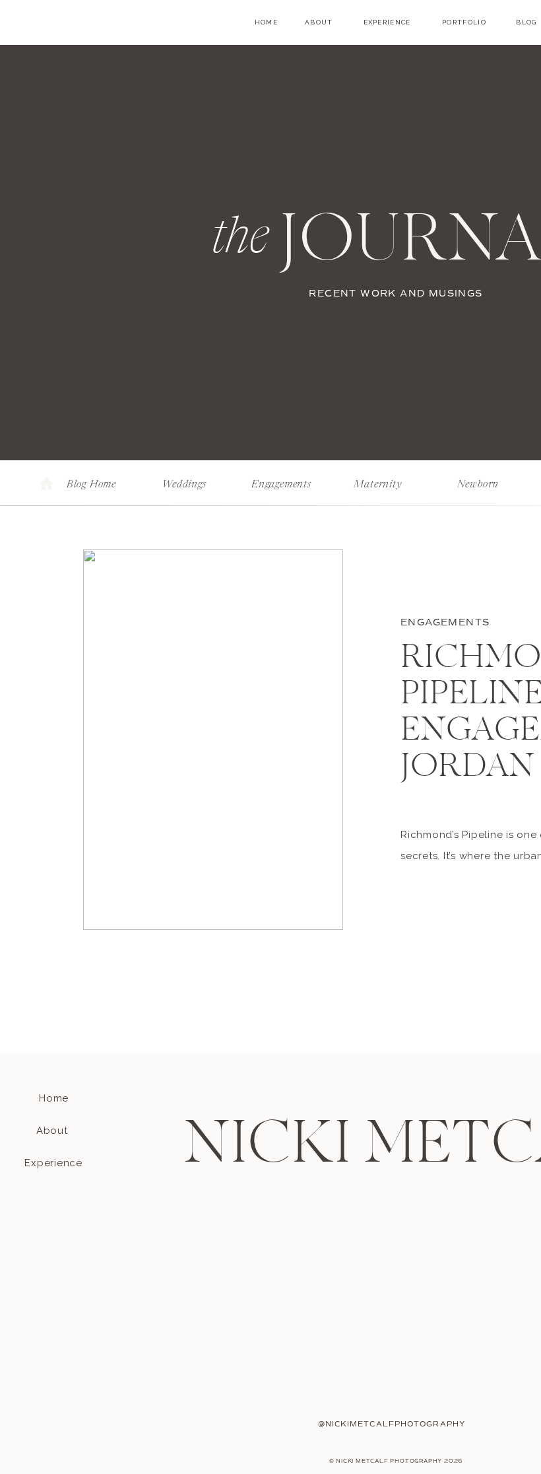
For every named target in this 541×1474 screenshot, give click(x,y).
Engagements (445, 622)
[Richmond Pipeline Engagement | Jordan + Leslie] (213, 739)
